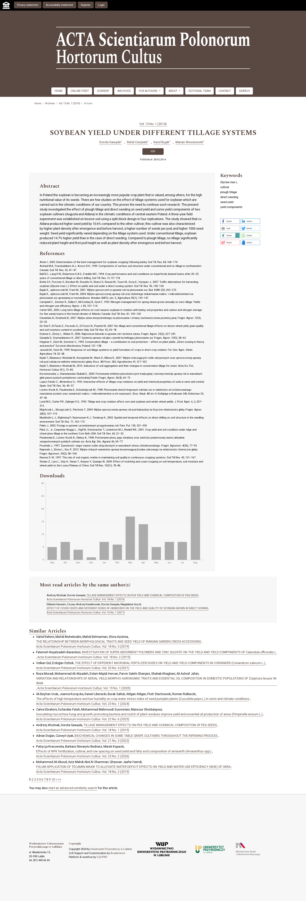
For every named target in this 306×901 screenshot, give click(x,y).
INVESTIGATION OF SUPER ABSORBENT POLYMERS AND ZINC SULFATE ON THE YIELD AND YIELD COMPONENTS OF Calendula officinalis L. (179, 652)
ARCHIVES (124, 91)
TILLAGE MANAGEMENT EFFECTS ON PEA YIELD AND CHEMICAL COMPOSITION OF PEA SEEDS (142, 595)
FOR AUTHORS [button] (148, 91)
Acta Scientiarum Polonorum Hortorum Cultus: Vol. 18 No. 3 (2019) (82, 646)
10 (53, 779)
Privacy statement (27, 5)
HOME (59, 91)
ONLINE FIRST (80, 91)
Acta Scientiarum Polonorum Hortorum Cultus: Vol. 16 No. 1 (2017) (86, 612)
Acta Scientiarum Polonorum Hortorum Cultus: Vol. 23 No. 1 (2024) (82, 704)
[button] (230, 221)
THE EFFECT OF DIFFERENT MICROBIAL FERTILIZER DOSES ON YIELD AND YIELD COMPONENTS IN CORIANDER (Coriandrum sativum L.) (170, 663)
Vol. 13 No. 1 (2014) (69, 103)
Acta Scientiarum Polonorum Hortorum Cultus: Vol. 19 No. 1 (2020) (84, 688)
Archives (50, 103)
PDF (153, 151)
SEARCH (244, 91)
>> (59, 779)
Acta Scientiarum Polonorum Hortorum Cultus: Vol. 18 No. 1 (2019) (86, 599)
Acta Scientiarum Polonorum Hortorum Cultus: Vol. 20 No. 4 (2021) (82, 668)
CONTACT (225, 91)
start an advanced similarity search (72, 788)
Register (85, 5)
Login (101, 5)
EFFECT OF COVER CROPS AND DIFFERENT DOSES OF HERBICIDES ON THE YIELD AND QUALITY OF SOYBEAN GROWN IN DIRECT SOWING (127, 608)
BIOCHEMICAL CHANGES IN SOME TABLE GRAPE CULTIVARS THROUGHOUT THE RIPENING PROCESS (146, 736)
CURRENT (103, 91)
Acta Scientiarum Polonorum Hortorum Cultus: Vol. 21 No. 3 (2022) (82, 740)
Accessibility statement (59, 5)
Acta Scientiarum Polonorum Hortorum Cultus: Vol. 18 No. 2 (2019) (84, 657)
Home (38, 103)
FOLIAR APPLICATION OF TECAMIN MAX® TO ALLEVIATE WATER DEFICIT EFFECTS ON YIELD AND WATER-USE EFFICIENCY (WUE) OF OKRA (133, 767)
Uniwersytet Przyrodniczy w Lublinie (111, 849)
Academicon (117, 853)
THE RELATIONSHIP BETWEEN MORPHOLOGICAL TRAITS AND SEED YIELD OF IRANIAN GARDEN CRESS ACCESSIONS (118, 641)
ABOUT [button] (173, 91)
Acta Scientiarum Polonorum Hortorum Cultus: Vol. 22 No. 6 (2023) (82, 719)
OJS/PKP (102, 857)
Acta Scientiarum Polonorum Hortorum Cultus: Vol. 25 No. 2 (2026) (82, 756)
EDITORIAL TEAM (199, 91)
